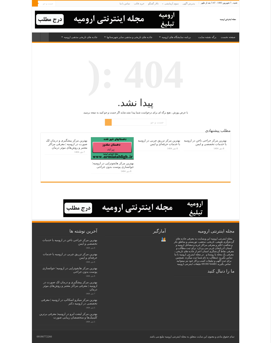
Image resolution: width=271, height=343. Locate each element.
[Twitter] (74, 3)
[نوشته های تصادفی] (36, 37)
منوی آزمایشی (171, 3)
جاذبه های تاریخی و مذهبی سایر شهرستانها (129, 37)
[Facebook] (78, 3)
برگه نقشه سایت (207, 37)
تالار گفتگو (153, 3)
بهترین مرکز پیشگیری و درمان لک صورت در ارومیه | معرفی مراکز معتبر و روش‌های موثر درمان (66, 144)
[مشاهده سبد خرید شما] (44, 37)
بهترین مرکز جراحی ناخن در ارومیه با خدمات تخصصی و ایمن (205, 142)
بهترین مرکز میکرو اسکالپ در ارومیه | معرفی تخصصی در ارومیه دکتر (69, 301)
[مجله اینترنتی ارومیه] (227, 18)
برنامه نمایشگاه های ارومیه (176, 37)
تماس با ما (125, 3)
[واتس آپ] (58, 3)
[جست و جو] (35, 4)
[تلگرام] (62, 3)
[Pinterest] (70, 3)
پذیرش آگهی (189, 3)
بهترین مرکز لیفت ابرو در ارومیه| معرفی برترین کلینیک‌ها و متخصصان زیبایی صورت (68, 315)
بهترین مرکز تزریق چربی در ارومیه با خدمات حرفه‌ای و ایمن (159, 142)
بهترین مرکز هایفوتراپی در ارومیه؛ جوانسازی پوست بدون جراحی (113, 165)
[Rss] (81, 3)
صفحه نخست (228, 37)
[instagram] (66, 3)
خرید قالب (139, 3)
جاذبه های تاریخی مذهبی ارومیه (80, 37)
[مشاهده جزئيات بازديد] (163, 239)
